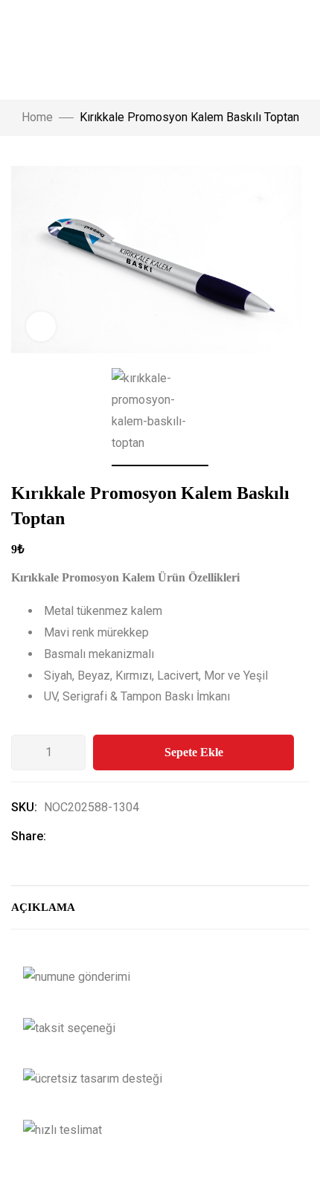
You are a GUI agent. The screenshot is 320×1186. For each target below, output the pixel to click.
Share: (28, 836)
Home (37, 117)
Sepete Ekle (193, 752)
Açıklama (43, 907)
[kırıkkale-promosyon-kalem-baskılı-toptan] (160, 417)
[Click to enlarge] (41, 326)
